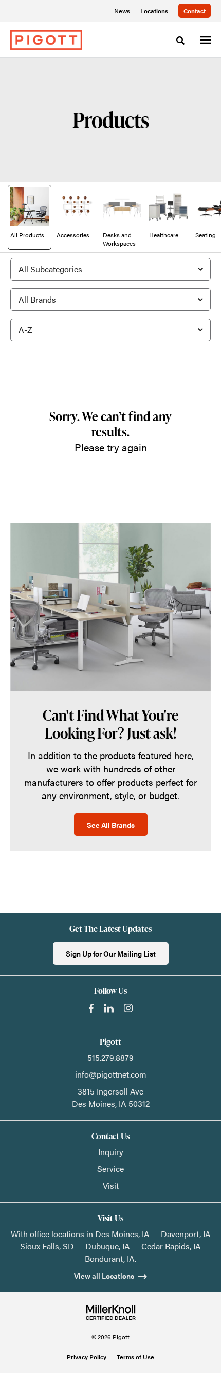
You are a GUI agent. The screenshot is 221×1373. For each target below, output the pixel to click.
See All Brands (111, 825)
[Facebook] (91, 1008)
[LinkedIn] (109, 1008)
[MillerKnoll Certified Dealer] (110, 1312)
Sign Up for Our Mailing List (111, 953)
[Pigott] (46, 40)
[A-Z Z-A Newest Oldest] (110, 330)
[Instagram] (128, 1008)
